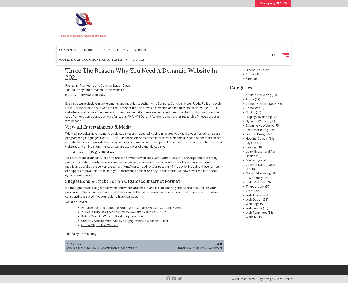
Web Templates (256, 213)
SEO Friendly (114, 50)
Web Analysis (255, 195)
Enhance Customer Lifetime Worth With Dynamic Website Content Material (132, 208)
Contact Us (253, 74)
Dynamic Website (257, 121)
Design (90, 50)
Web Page (253, 204)
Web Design (254, 199)
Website (140, 50)
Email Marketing (257, 130)
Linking (251, 147)
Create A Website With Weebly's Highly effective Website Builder (124, 221)
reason (98, 90)
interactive (162, 138)
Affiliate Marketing (258, 95)
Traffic (250, 191)
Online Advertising (258, 173)
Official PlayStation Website (99, 225)
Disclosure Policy (257, 70)
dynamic (86, 90)
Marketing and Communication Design (91, 59)
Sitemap (251, 79)
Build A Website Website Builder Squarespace (112, 216)
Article (138, 59)
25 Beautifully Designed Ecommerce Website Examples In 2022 (123, 212)
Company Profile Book (261, 104)
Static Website (255, 182)
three (108, 90)
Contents (67, 50)
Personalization (84, 108)
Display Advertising (259, 117)
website (118, 90)
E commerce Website (260, 125)
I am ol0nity (88, 234)
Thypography (255, 186)
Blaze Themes (285, 279)
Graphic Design (256, 134)
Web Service (254, 208)
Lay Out (251, 143)
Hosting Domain (257, 139)
